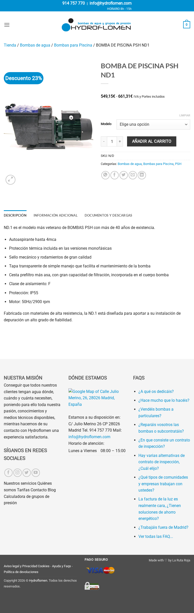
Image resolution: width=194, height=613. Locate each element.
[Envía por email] (133, 175)
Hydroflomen (38, 580)
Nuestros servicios (20, 483)
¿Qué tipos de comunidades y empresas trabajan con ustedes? (163, 484)
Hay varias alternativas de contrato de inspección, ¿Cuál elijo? (161, 462)
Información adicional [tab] (56, 215)
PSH (178, 164)
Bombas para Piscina (73, 45)
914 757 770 (73, 3)
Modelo (106, 124)
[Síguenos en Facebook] (8, 473)
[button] (7, 24)
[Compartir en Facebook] (114, 175)
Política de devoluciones (21, 572)
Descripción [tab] (15, 215)
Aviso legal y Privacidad (20, 566)
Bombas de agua (35, 45)
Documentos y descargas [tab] (108, 215)
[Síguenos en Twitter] (26, 473)
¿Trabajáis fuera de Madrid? (163, 527)
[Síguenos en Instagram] (17, 473)
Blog (52, 490)
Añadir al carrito (152, 141)
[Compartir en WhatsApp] (105, 175)
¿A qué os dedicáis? (156, 391)
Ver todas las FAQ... (155, 536)
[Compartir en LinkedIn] (142, 175)
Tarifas (23, 490)
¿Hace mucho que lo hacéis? (163, 400)
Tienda (10, 45)
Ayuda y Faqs (61, 566)
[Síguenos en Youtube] (36, 473)
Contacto (39, 490)
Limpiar (184, 115)
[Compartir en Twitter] (123, 175)
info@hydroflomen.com (111, 3)
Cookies (44, 566)
